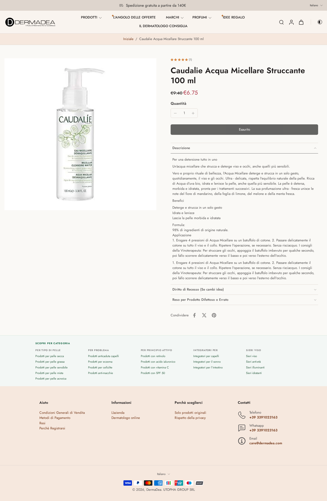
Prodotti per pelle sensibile (51, 367)
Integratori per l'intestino (208, 367)
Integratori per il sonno (207, 362)
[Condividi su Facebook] (194, 315)
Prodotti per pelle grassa (50, 362)
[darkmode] (317, 22)
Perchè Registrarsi (52, 428)
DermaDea (153, 489)
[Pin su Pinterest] (214, 315)
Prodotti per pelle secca (49, 356)
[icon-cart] (301, 22)
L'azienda (117, 412)
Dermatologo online (125, 418)
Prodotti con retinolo (153, 356)
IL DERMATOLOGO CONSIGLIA (163, 26)
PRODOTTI (89, 17)
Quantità (178, 103)
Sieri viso (251, 356)
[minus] (175, 113)
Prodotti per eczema (100, 362)
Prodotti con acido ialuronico (158, 362)
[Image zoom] (80, 134)
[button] (244, 129)
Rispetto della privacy (190, 418)
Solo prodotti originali (190, 412)
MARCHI (172, 17)
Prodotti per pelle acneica (50, 378)
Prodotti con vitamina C (155, 367)
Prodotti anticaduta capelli (103, 356)
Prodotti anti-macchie (100, 373)
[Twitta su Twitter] (204, 315)
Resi (42, 423)
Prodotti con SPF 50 (153, 373)
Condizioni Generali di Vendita (62, 412)
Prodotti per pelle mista (49, 373)
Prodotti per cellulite (100, 367)
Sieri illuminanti (255, 367)
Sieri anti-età (253, 362)
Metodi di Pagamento (54, 418)
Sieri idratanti (254, 373)
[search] (281, 22)
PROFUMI (199, 17)
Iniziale (129, 38)
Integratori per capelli (206, 356)
